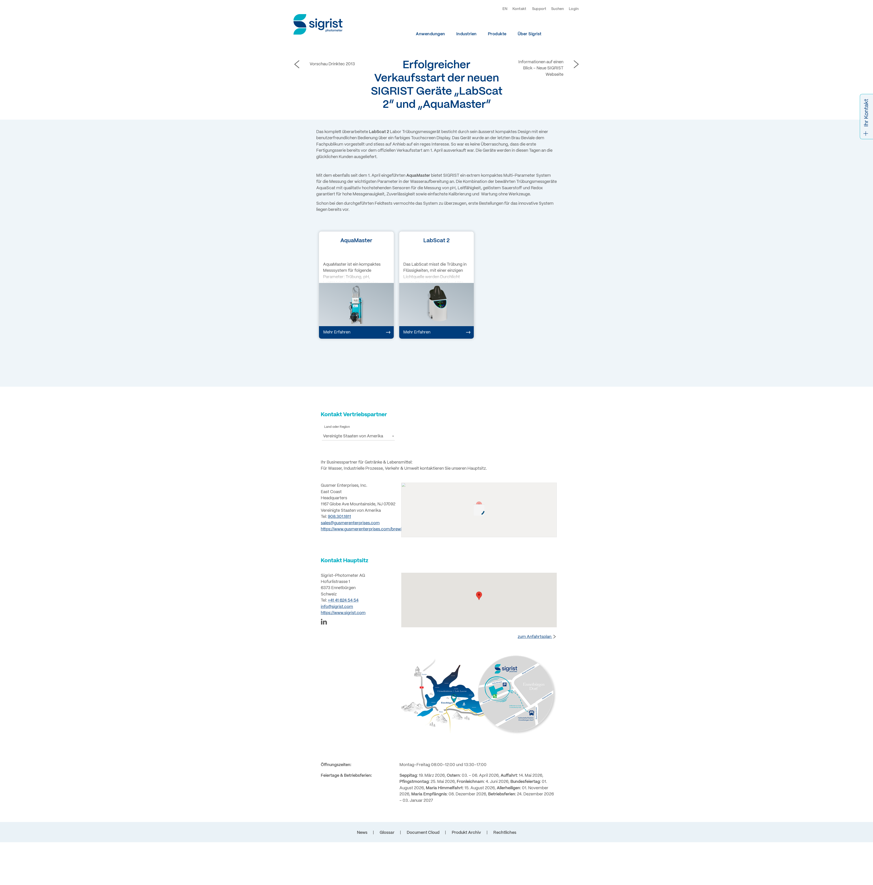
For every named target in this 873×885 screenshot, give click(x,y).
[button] (358, 436)
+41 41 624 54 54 (343, 601)
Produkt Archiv (466, 833)
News (362, 833)
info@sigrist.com (337, 607)
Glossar (387, 833)
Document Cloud (423, 833)
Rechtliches (504, 833)
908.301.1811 (339, 517)
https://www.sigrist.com (343, 613)
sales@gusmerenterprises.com (350, 523)
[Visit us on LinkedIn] (358, 623)
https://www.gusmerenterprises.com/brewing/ (364, 529)
